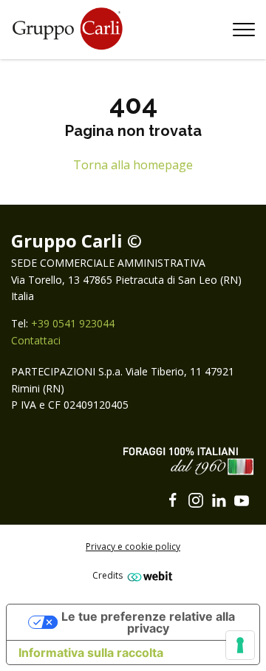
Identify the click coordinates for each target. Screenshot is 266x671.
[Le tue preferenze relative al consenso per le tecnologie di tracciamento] (240, 645)
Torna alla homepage (133, 165)
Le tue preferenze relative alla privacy (148, 622)
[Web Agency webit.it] (148, 576)
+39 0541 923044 (73, 323)
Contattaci (36, 340)
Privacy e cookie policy (133, 546)
